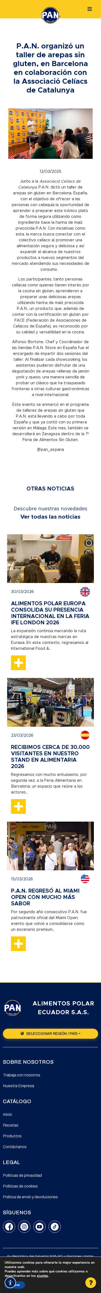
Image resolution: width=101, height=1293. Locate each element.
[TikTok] (55, 1227)
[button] (90, 1282)
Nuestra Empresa (18, 1086)
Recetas (10, 1125)
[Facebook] (9, 1227)
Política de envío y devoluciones (30, 1197)
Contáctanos (14, 1147)
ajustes (42, 1276)
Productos (12, 1136)
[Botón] (89, 9)
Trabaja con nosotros (21, 1075)
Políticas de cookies (20, 1186)
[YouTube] (39, 1227)
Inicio (7, 1114)
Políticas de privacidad (22, 1175)
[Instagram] (24, 1227)
